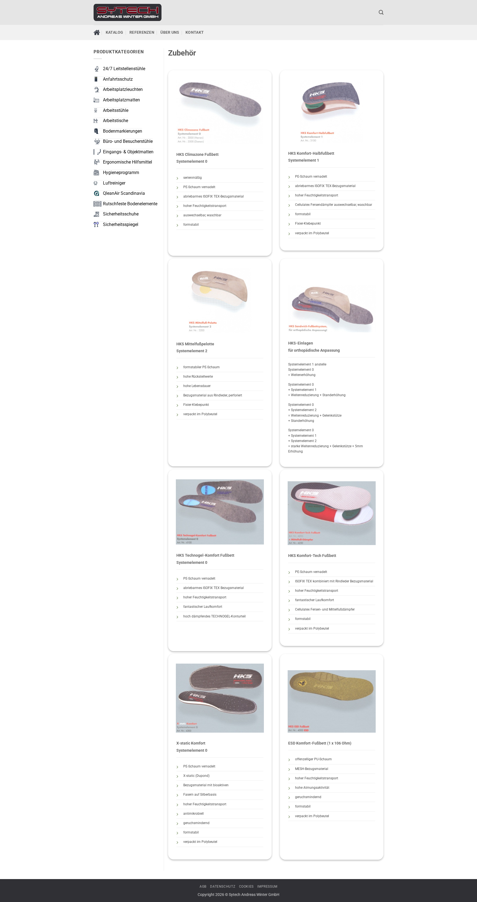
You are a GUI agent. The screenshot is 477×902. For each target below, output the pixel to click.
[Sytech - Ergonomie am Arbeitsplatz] (127, 12)
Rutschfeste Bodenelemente (130, 203)
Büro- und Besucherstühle (128, 141)
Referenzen (141, 32)
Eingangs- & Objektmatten (128, 151)
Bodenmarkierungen (122, 131)
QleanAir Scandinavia (124, 193)
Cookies (246, 886)
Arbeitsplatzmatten (121, 99)
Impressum (267, 886)
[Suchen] (381, 12)
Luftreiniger (114, 183)
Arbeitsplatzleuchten (123, 89)
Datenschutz (222, 886)
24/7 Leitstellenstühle (124, 68)
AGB (203, 886)
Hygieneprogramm (121, 172)
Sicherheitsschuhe (121, 214)
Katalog (114, 32)
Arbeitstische (115, 120)
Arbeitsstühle (115, 110)
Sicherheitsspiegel (120, 224)
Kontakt (195, 32)
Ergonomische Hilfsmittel (127, 162)
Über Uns (169, 32)
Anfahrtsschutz (118, 79)
